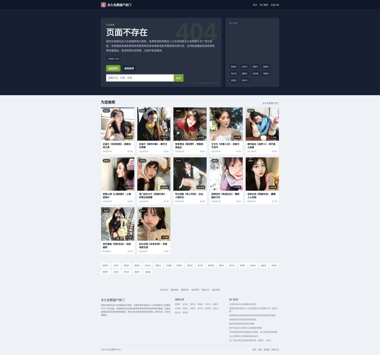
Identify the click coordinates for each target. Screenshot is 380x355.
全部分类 (275, 5)
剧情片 (234, 67)
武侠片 (137, 272)
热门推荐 (264, 5)
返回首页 (113, 68)
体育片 (274, 265)
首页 (255, 5)
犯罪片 (106, 272)
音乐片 (232, 265)
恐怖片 (243, 265)
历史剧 (255, 73)
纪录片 (253, 265)
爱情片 (255, 67)
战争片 (221, 265)
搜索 (178, 78)
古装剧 (148, 272)
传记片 (127, 272)
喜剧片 (245, 73)
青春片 (266, 73)
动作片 (245, 67)
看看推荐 (129, 68)
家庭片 (234, 80)
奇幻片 (245, 80)
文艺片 (116, 272)
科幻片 (234, 73)
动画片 (264, 265)
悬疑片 (266, 67)
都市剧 (211, 265)
